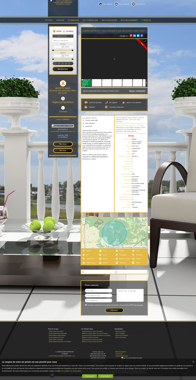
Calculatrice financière (116, 107)
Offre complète (120, 333)
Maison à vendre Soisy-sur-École (92, 341)
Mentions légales (120, 352)
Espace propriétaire (63, 102)
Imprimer (92, 107)
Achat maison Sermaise (56, 339)
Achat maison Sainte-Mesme (57, 335)
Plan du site (118, 354)
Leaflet (117, 247)
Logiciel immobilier (121, 356)
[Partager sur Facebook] (141, 35)
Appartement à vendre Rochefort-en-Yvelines (96, 335)
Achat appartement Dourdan (58, 333)
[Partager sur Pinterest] (131, 35)
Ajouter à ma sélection (133, 102)
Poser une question (95, 102)
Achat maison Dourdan (56, 331)
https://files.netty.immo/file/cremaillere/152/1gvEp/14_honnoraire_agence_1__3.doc (130, 124)
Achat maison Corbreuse (56, 337)
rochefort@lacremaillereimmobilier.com (63, 131)
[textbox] (63, 40)
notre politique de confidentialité (71, 371)
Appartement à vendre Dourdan (92, 331)
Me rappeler (113, 102)
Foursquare (137, 247)
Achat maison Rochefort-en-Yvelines (60, 341)
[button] (57, 31)
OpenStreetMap (127, 247)
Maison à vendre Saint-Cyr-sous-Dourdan (95, 333)
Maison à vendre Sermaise (90, 337)
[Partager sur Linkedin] (134, 35)
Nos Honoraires (120, 331)
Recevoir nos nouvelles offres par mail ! (63, 90)
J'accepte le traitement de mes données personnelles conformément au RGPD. (110, 305)
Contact (63, 111)
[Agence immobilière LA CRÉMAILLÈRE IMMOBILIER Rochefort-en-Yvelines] (63, 4)
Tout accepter (89, 376)
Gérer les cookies (120, 337)
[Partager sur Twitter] (138, 35)
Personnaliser (105, 376)
